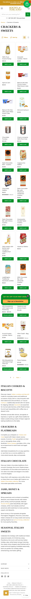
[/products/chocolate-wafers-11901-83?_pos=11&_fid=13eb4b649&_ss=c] (8, 181)
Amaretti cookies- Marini (22, 58)
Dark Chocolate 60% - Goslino (7, 163)
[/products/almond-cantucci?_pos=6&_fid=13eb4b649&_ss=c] (23, 102)
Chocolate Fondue (5, 138)
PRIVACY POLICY (17, 583)
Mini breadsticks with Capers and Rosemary (7, 307)
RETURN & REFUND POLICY (14, 585)
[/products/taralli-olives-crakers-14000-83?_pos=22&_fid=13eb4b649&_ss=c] (23, 326)
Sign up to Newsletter (15, 301)
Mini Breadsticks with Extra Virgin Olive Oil (7, 361)
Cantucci (4, 402)
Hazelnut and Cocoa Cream (21, 307)
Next (18, 377)
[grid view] (24, 37)
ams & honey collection (21, 520)
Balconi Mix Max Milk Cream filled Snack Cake (7, 111)
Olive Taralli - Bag (23, 333)
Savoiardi (17, 405)
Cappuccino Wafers (21, 163)
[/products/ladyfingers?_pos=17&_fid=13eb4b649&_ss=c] (8, 269)
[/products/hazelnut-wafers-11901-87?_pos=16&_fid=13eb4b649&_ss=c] (23, 239)
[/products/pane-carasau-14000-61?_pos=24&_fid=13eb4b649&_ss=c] (23, 352)
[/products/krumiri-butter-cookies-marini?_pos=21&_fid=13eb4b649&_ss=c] (8, 326)
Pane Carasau (21, 360)
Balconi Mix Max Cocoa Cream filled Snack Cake (22, 84)
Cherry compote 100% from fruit (22, 138)
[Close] (28, 296)
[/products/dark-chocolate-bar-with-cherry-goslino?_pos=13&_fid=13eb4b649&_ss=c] (8, 211)
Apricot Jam (6, 82)
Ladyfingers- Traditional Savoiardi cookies (8, 278)
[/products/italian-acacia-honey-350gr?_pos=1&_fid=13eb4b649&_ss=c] (8, 49)
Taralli (14, 439)
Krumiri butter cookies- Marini (7, 334)
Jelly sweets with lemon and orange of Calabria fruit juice (7, 250)
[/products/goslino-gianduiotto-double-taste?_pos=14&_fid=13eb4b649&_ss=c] (23, 211)
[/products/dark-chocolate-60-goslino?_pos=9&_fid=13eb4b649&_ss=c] (8, 155)
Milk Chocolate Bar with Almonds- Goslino (22, 279)
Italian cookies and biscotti (20, 394)
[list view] (28, 37)
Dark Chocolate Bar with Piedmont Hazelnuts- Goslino (22, 192)
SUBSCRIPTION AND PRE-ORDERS (15, 590)
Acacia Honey (5, 503)
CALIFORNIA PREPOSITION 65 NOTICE (15, 588)
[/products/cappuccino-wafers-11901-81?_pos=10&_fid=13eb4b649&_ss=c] (23, 155)
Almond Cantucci (23, 110)
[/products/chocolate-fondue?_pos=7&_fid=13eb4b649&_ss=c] (8, 129)
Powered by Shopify (15, 594)
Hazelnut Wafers (22, 246)
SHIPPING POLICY (8, 586)
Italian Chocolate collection (10, 481)
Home (3, 22)
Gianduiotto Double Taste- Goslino (21, 220)
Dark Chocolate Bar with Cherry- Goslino (7, 220)
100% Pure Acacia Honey (6, 58)
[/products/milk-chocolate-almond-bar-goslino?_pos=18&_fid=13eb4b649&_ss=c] (23, 269)
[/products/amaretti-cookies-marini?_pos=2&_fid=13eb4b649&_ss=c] (23, 49)
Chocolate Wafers (5, 189)
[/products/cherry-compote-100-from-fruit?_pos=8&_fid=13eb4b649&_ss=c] (23, 129)
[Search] (27, 14)
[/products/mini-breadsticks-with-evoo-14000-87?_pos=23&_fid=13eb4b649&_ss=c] (8, 352)
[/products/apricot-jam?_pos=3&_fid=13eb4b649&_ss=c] (8, 75)
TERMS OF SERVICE (20, 586)
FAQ (9, 583)
